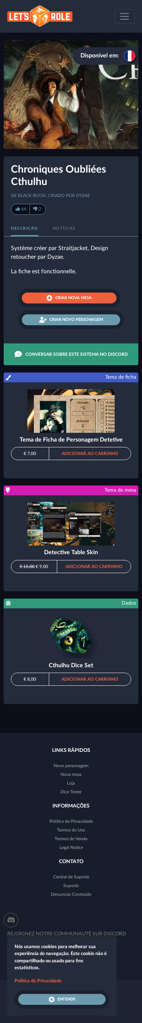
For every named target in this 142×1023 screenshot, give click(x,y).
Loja (71, 783)
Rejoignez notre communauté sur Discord (66, 934)
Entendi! (66, 999)
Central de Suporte (71, 877)
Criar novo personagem (76, 320)
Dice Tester (71, 792)
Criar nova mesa (73, 298)
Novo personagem (71, 766)
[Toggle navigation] (124, 16)
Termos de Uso (71, 830)
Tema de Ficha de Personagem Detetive (71, 440)
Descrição (24, 228)
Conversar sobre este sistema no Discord (76, 354)
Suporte (71, 885)
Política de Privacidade (71, 821)
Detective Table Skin (71, 552)
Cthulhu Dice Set (71, 665)
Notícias (64, 228)
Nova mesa (71, 774)
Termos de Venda (71, 839)
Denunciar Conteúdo (71, 894)
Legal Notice (71, 847)
